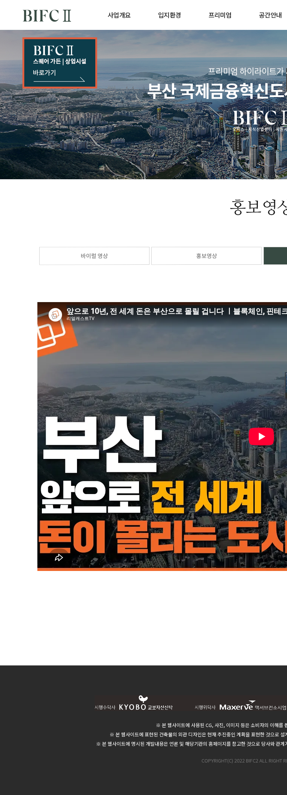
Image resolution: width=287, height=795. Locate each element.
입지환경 (169, 14)
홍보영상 (206, 256)
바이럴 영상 (94, 256)
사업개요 (119, 14)
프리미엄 (220, 14)
